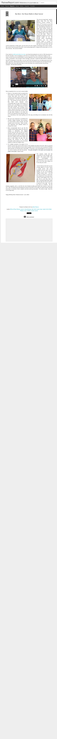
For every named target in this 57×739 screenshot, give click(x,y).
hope (41, 209)
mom (25, 210)
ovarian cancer (34, 210)
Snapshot (27, 6)
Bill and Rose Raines (15, 209)
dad (32, 209)
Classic (2, 6)
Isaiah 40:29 (46, 209)
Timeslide (32, 6)
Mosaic (17, 6)
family (38, 209)
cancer (22, 209)
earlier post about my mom (19, 54)
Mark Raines (36, 207)
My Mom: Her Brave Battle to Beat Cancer (29, 14)
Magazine (12, 6)
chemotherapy (27, 209)
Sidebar (22, 6)
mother (28, 210)
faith (35, 209)
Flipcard (7, 6)
